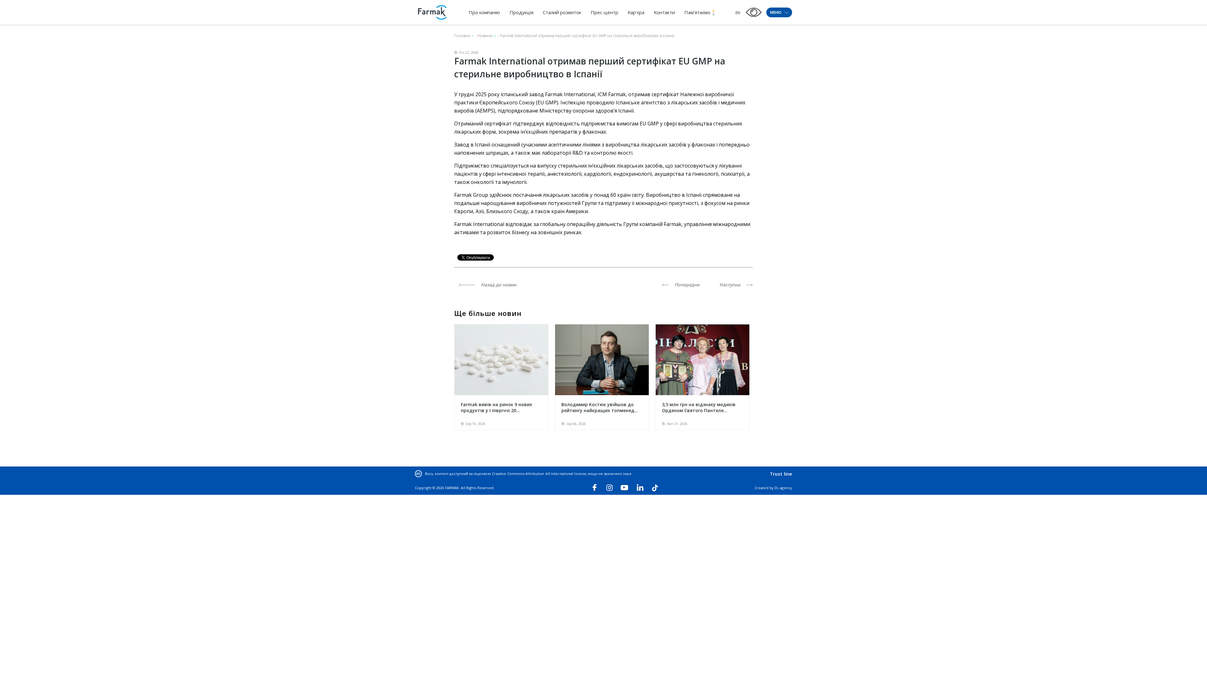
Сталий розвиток (562, 12)
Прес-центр (604, 12)
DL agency (783, 487)
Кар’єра (636, 12)
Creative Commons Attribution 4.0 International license (539, 473)
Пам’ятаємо (697, 12)
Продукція (521, 12)
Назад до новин (498, 285)
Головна (462, 35)
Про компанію (484, 12)
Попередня (686, 285)
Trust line (781, 474)
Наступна (730, 285)
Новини (485, 35)
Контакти (664, 12)
